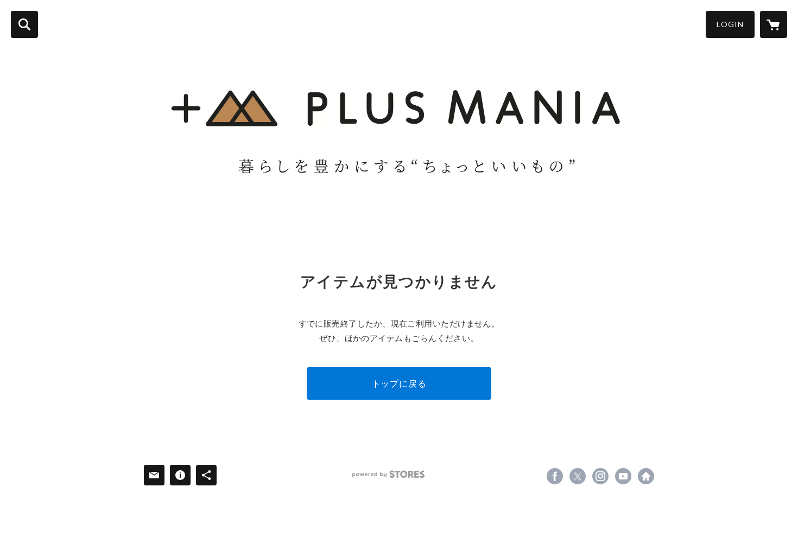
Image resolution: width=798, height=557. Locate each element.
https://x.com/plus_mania (577, 476)
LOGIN (730, 24)
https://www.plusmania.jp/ (646, 476)
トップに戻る (399, 383)
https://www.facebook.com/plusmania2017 (555, 476)
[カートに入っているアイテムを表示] (773, 24)
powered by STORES (388, 474)
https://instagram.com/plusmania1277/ (600, 476)
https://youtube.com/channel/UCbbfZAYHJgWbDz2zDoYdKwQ (623, 476)
